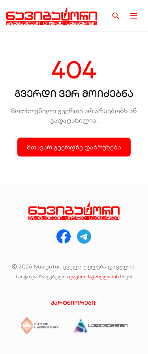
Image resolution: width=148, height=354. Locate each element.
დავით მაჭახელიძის (94, 276)
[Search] (116, 16)
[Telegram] (84, 236)
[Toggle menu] (134, 16)
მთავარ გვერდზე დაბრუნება (74, 147)
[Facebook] (63, 236)
